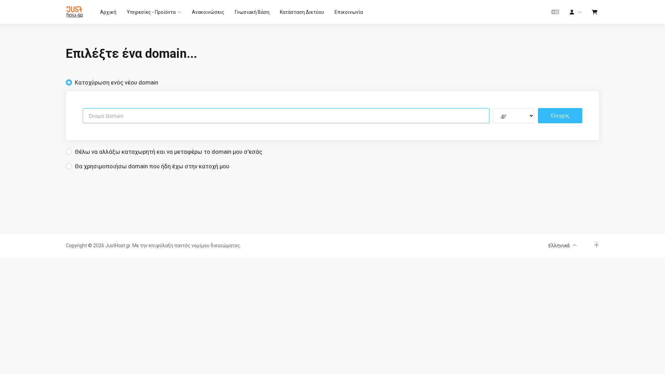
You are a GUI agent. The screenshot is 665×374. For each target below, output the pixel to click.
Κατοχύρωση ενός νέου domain (116, 82)
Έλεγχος (560, 115)
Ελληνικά (559, 245)
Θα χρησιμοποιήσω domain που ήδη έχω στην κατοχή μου (152, 166)
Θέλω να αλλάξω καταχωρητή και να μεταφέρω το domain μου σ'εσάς (168, 152)
